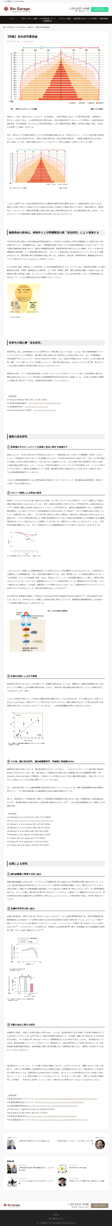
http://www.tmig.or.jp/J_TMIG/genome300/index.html (32, 821)
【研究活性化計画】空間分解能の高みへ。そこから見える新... (36, 1169)
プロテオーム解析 (65, 18)
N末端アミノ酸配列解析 (100, 18)
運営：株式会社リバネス (56, 1218)
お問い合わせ (99, 9)
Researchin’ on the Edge (77, 1167)
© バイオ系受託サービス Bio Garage (48, 1223)
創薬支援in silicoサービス (82, 18)
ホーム (12, 18)
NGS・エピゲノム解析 (30, 18)
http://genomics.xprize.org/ (44, 410)
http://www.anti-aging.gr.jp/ (36, 407)
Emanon (73, 1223)
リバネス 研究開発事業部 (26, 41)
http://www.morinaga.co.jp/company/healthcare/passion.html (52, 1106)
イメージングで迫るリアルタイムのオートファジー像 (36, 1182)
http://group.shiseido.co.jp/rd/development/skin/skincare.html (51, 1116)
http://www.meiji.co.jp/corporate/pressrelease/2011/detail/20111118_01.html (66, 1099)
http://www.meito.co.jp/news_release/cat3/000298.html (60, 1102)
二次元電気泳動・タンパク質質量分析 (47, 20)
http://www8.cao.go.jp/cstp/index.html (45, 403)
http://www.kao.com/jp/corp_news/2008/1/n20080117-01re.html (60, 1120)
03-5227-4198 (79, 1204)
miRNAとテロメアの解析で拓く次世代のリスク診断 (86, 1181)
